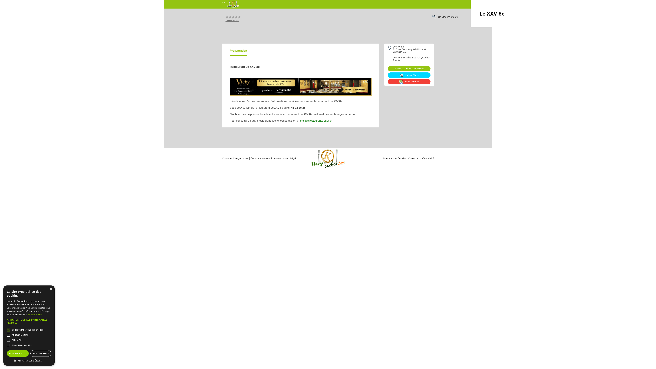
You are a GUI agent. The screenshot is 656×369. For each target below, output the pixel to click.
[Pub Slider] (301, 94)
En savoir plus (35, 314)
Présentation (238, 51)
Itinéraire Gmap (411, 81)
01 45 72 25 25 (448, 17)
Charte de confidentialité (421, 158)
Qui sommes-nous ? (261, 158)
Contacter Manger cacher (235, 158)
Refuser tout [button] (41, 353)
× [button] (51, 289)
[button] (29, 321)
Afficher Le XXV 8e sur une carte (409, 68)
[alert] (29, 325)
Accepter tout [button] (17, 353)
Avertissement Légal (285, 158)
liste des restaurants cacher (315, 120)
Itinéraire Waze (411, 75)
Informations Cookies (394, 158)
